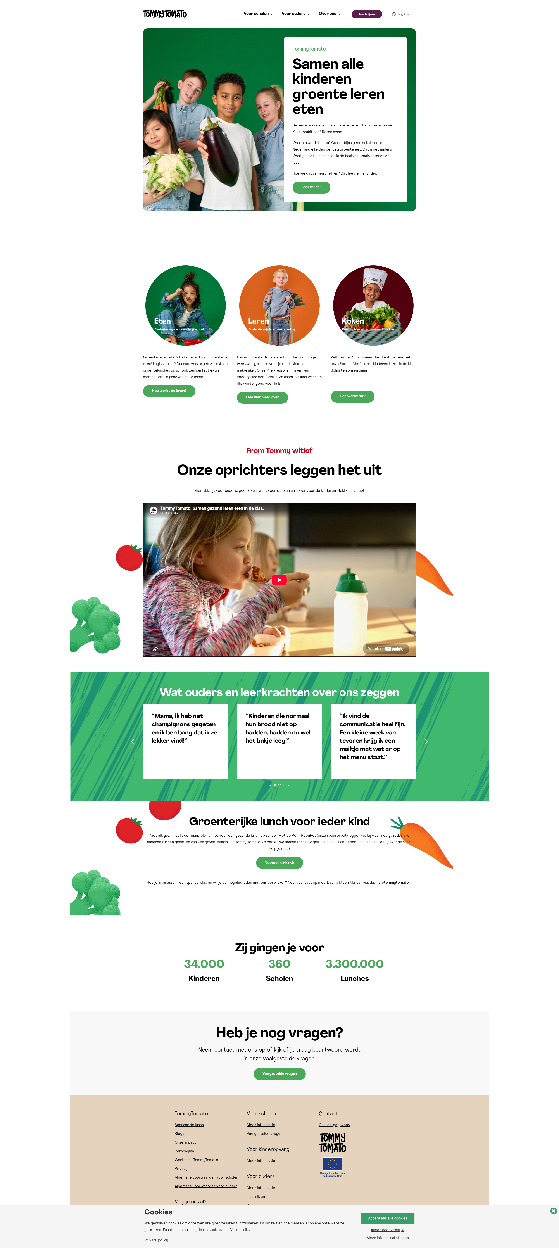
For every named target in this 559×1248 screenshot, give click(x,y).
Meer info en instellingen (388, 1238)
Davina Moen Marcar (344, 883)
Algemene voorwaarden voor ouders (206, 1186)
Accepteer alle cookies (387, 1218)
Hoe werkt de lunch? (169, 391)
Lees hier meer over (262, 397)
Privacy (181, 1169)
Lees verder (311, 187)
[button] (132, 741)
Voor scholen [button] (256, 14)
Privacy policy (156, 1241)
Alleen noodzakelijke (387, 1230)
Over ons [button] (327, 14)
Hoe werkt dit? (353, 396)
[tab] (270, 785)
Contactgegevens (334, 1125)
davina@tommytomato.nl (390, 883)
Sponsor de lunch (279, 862)
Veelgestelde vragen (279, 1074)
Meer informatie (261, 1125)
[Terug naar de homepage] (165, 14)
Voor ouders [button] (293, 14)
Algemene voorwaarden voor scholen (206, 1178)
